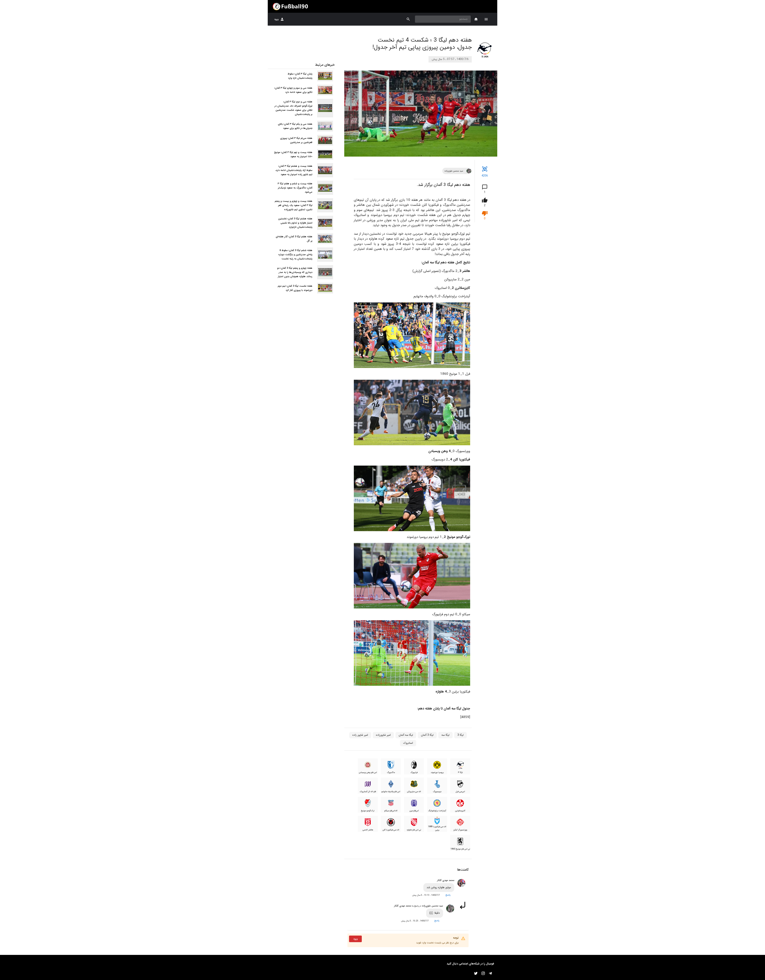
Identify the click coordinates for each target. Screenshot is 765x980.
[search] (408, 19)
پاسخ (447, 895)
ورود (276, 19)
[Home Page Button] (476, 19)
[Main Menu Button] (486, 19)
